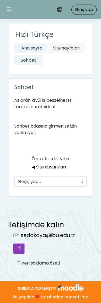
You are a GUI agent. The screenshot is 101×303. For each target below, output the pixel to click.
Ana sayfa (31, 48)
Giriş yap (84, 9)
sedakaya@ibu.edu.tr (48, 235)
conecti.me (76, 297)
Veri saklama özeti (40, 263)
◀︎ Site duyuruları (49, 167)
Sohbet (28, 60)
